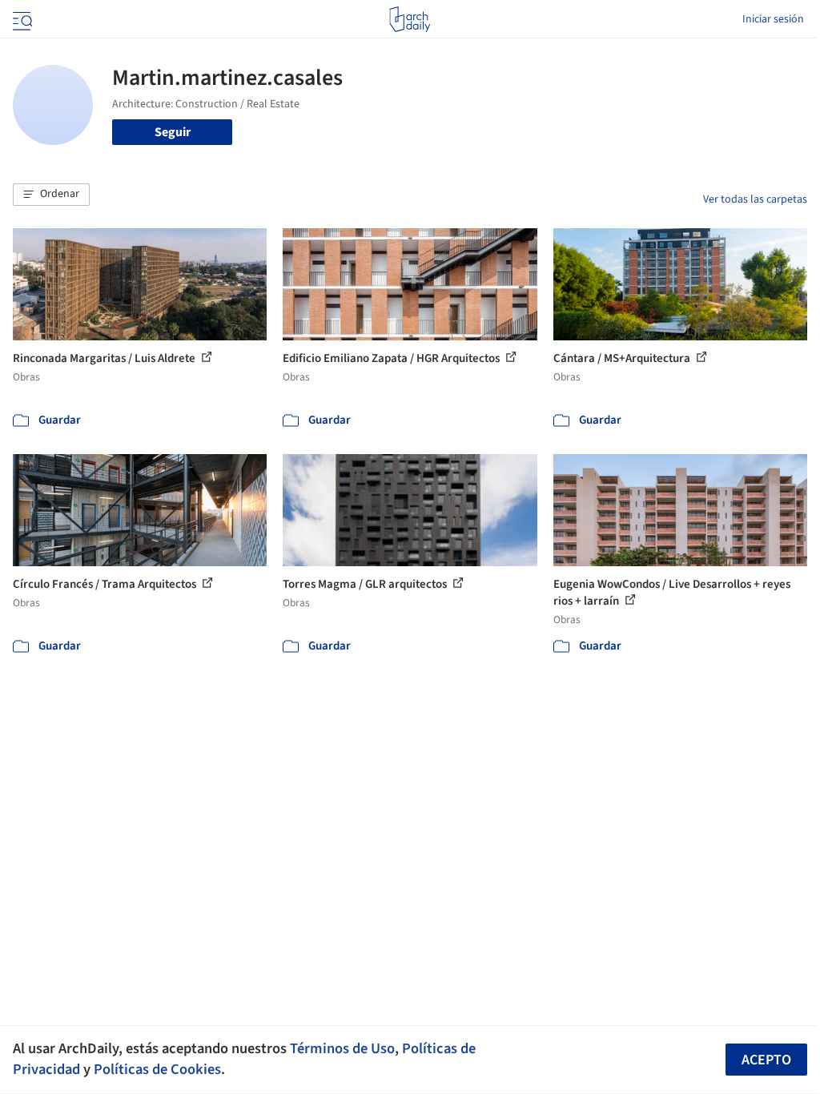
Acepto (766, 1060)
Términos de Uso (342, 1048)
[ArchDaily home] (409, 19)
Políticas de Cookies (157, 1069)
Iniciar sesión (773, 19)
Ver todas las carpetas (755, 199)
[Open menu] (21, 19)
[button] (51, 194)
